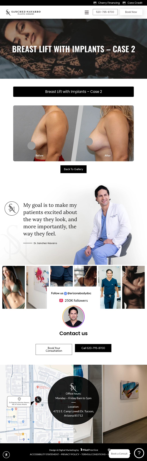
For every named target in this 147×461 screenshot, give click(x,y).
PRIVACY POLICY (70, 454)
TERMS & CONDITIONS (93, 454)
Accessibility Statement (44, 454)
